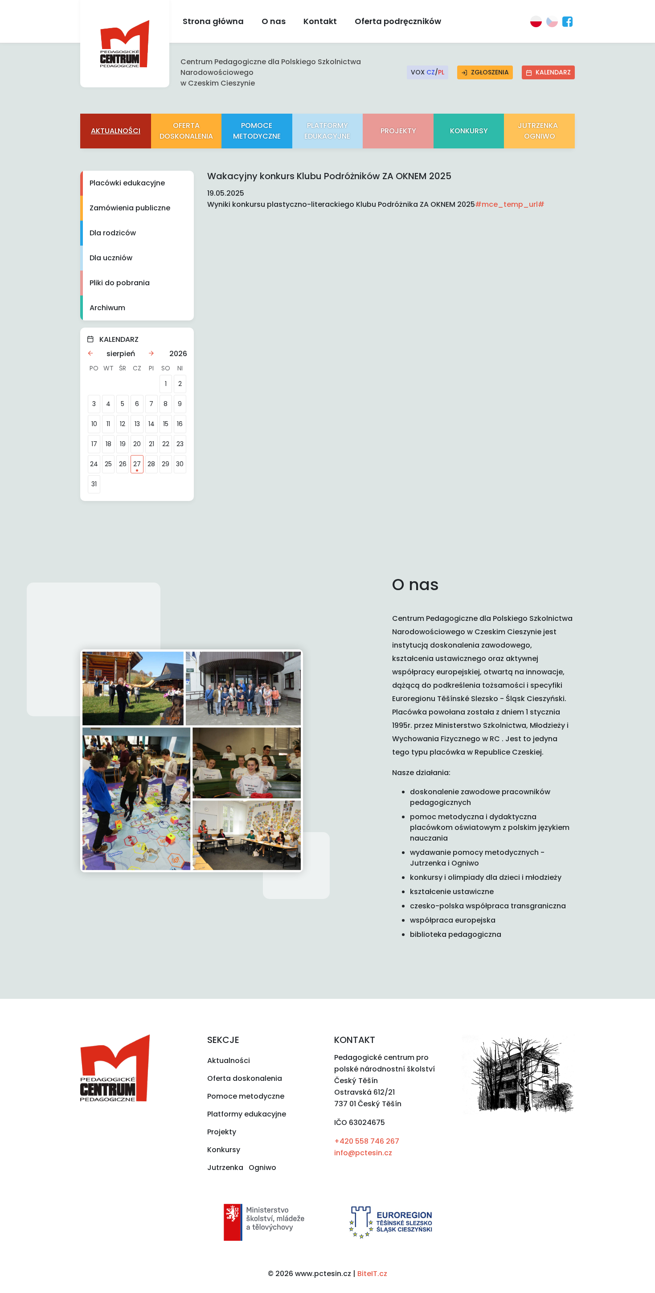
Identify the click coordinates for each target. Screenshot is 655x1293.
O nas (274, 21)
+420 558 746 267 (366, 1141)
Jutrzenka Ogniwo (539, 130)
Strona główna (213, 21)
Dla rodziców (113, 233)
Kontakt (320, 21)
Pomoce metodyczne (257, 130)
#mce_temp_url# (509, 204)
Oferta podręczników (398, 21)
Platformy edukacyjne (327, 130)
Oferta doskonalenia (186, 130)
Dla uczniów (111, 258)
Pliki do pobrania (120, 283)
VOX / (427, 72)
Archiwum (107, 308)
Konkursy (469, 131)
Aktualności (115, 131)
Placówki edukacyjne (127, 183)
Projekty (398, 131)
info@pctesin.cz (363, 1153)
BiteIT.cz (372, 1273)
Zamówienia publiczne (130, 208)
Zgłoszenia (490, 72)
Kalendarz (553, 72)
